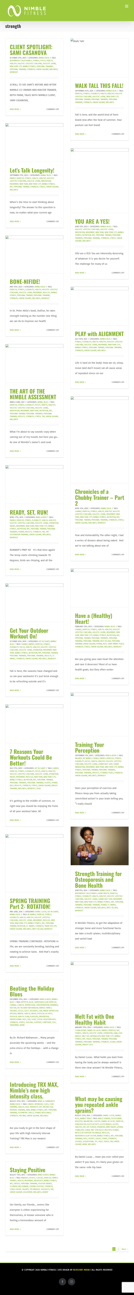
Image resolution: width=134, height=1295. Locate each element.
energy (13, 178)
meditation (46, 181)
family (48, 1008)
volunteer (27, 1192)
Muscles (46, 292)
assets (32, 1178)
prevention (44, 1016)
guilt (26, 1011)
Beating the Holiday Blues (32, 991)
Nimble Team (85, 1118)
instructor (48, 1107)
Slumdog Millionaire (19, 1186)
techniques (35, 1189)
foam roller (80, 1124)
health (50, 60)
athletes (79, 1121)
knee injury (111, 1127)
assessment (116, 1118)
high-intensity (31, 1107)
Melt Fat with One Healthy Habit (94, 1019)
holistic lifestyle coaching (30, 63)
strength (31, 69)
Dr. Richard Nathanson (27, 1008)
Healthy (13, 63)
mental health (23, 1013)
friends (13, 1180)
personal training (18, 69)
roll (85, 1138)
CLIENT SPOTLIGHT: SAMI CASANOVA (31, 50)
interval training (17, 1110)
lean (115, 1033)
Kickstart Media (81, 1269)
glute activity (93, 1124)
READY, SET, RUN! (29, 512)
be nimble (87, 758)
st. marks (111, 905)
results (21, 416)
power (21, 531)
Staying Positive (27, 1170)
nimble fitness (29, 66)
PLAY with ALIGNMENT (99, 333)
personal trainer (83, 99)
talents (25, 1189)
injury (12, 526)
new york (24, 184)
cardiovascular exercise (45, 1002)
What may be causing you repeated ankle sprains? (98, 1104)
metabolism (95, 1036)
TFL (96, 1141)
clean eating (80, 1030)
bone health (103, 893)
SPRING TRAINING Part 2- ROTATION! (30, 903)
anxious (24, 1178)
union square (42, 69)
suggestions (88, 1141)
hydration (53, 523)
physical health (17, 1016)
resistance (46, 1112)
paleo (88, 1039)
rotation (21, 926)
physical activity (44, 1013)
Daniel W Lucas (94, 1030)
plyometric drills (26, 1112)
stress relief (15, 1189)
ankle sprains (104, 1118)
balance (78, 758)
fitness (36, 60)
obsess (17, 1183)
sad (29, 1019)
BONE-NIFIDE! (25, 281)
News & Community (46, 1101)
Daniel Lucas (41, 911)
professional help (18, 1019)
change (78, 511)
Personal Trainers (45, 66)
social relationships (46, 1019)
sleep (33, 1019)
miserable (28, 1180)
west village (112, 907)
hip (84, 1127)
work (22, 1025)
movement (14, 184)
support (38, 1022)
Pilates (47, 782)
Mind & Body (41, 517)
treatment (14, 1025)
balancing (88, 1121)
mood (33, 1013)
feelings (13, 1011)
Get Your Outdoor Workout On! (29, 633)
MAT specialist (97, 1130)
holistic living (49, 63)
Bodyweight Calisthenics (21, 60)
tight (100, 1141)
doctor (13, 1008)
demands (54, 1005)
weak (84, 1144)
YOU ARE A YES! (92, 221)
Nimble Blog (44, 58)
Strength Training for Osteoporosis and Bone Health (98, 879)
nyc (11, 186)
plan (27, 1016)
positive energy (45, 1183)
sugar (112, 1042)
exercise (78, 93)
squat (98, 1138)
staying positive (36, 1186)
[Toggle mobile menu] (127, 6)
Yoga (38, 788)
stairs (104, 1138)
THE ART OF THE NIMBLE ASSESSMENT (33, 394)
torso (106, 1141)
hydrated (101, 1127)
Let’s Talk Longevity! (32, 170)
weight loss (87, 1044)
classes (97, 1121)
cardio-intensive (35, 1104)
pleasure (34, 1016)
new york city (16, 66)
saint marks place (116, 644)
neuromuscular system (85, 1135)
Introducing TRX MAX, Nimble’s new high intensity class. (34, 1090)
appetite (24, 1002)
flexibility (95, 93)
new (28, 1110)
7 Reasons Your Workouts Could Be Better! (31, 757)
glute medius (106, 1124)
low (40, 1011)
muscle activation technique (88, 1132)
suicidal (29, 1022)
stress (42, 186)
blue (31, 1002)
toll (54, 1022)
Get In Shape (44, 641)
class (46, 1104)
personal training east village (97, 641)
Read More (14, 109)
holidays (34, 1011)
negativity (38, 1180)
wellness (53, 69)
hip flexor (91, 1127)
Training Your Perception (89, 747)
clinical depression (26, 1005)
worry (45, 1192)
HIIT (40, 1107)
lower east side (105, 764)
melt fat (85, 1036)
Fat (118, 1030)
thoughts (45, 1189)
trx (43, 416)
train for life (50, 926)
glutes (115, 1124)
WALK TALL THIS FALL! (99, 85)
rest (105, 644)
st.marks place (106, 772)
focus (43, 60)
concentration (42, 1005)
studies (78, 1141)
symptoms (46, 1022)
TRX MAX (22, 1115)
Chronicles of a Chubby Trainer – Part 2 (99, 497)
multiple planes (112, 1130)
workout (14, 72)
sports (91, 1138)
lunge (87, 1130)
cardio (56, 768)
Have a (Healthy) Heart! (93, 618)
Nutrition (86, 235)
